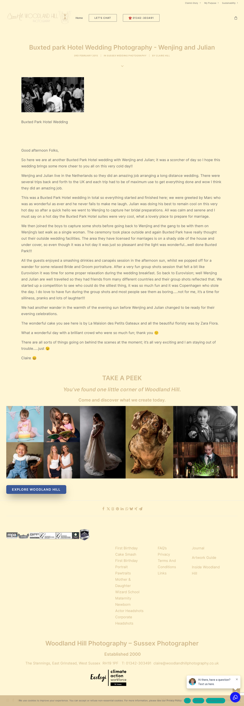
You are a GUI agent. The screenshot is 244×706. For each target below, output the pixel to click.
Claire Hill (163, 55)
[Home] (122, 442)
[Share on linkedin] (122, 509)
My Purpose (210, 3)
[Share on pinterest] (117, 509)
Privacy (164, 554)
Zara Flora (209, 323)
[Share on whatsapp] (127, 509)
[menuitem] (193, 3)
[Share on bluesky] (131, 509)
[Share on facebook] (103, 509)
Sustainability (229, 3)
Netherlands (82, 175)
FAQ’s (162, 548)
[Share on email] (140, 509)
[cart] (236, 18)
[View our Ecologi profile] (108, 678)
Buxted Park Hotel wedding (89, 160)
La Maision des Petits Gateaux (113, 323)
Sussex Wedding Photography (126, 55)
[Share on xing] (136, 509)
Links (162, 573)
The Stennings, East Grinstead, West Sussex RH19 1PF (71, 663)
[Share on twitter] (108, 509)
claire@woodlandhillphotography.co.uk (186, 663)
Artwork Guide (204, 557)
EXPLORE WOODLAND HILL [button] (36, 489)
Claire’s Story (191, 3)
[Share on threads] (113, 509)
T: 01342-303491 (136, 663)
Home (79, 17)
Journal (198, 548)
